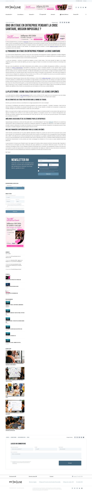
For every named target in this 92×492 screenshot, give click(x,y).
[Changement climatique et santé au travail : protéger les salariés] (8, 310)
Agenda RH (43, 14)
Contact (84, 0)
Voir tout (8, 253)
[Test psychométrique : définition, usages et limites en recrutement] (15, 406)
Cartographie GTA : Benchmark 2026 (12, 293)
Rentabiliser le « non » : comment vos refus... (13, 342)
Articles (7, 22)
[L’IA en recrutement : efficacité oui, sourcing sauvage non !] (8, 318)
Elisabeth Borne (13, 437)
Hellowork (51, 121)
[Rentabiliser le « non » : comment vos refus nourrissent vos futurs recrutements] (8, 340)
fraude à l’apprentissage (17, 67)
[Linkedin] (83, 7)
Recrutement (11, 22)
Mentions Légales (32, 482)
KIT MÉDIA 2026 (79, 0)
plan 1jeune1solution (21, 437)
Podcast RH (75, 14)
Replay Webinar (64, 14)
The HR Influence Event (16, 269)
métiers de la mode (46, 78)
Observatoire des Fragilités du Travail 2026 (13, 279)
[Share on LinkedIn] (66, 22)
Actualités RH (9, 14)
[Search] (85, 14)
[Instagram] (81, 7)
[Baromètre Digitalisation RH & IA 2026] (8, 284)
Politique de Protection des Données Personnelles (49, 482)
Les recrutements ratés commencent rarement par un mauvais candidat (14, 265)
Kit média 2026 (79, 482)
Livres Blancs (20, 14)
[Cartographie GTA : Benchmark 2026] (8, 291)
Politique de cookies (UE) (68, 482)
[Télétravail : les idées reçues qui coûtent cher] (8, 327)
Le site (21, 96)
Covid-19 (7, 437)
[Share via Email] (69, 22)
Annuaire (53, 14)
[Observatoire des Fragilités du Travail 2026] (8, 277)
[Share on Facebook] (60, 22)
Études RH (31, 14)
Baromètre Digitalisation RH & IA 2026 (12, 286)
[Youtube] (85, 7)
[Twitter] (78, 7)
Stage (28, 437)
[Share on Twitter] (62, 22)
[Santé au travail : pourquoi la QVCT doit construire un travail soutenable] (15, 373)
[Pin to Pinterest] (64, 22)
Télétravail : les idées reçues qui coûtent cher (14, 329)
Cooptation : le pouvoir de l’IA (11, 335)
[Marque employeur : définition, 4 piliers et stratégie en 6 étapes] (15, 389)
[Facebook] (76, 7)
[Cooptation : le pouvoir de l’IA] (8, 333)
